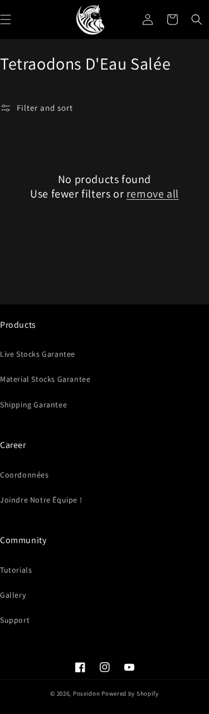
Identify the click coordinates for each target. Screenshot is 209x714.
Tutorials (16, 570)
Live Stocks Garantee (37, 354)
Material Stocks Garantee (45, 379)
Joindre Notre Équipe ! (41, 500)
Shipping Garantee (33, 405)
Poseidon (86, 693)
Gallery (13, 595)
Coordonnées (24, 475)
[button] (196, 19)
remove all (153, 193)
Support (15, 620)
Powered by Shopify (130, 693)
